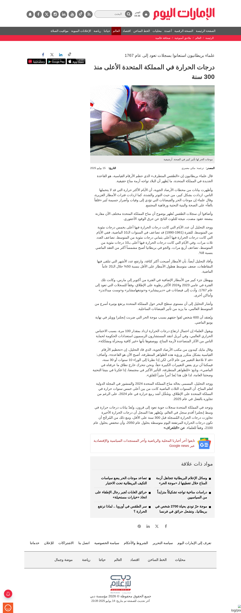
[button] (128, 13)
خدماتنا (34, 543)
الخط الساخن (141, 30)
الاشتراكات (66, 543)
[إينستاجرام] (55, 14)
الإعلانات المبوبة (81, 30)
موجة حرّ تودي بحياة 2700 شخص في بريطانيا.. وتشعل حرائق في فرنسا (181, 508)
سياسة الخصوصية (106, 543)
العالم (116, 30)
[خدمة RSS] (89, 14)
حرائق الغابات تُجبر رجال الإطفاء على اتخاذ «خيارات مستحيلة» (121, 494)
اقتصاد (127, 30)
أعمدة (168, 30)
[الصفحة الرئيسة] (184, 2)
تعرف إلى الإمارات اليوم (194, 543)
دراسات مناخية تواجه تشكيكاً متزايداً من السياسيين (182, 494)
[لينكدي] (63, 14)
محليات (157, 30)
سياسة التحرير (163, 543)
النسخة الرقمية (183, 30)
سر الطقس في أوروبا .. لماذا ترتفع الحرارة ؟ (122, 508)
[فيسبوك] (38, 14)
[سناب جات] (30, 14)
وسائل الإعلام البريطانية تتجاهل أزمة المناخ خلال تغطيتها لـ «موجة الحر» (181, 480)
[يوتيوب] (72, 14)
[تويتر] (46, 14)
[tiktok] (80, 14)
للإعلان (49, 543)
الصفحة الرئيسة (205, 30)
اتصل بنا (84, 543)
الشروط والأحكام (136, 543)
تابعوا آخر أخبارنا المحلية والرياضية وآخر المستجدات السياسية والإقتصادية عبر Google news (144, 443)
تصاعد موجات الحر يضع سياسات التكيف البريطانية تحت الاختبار (124, 480)
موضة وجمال (63, 560)
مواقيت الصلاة (60, 30)
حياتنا (107, 30)
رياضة (97, 30)
